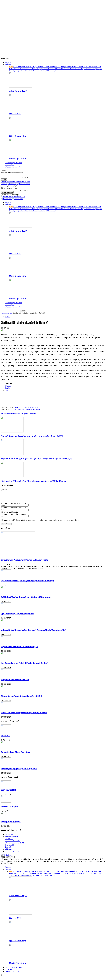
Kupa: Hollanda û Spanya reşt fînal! (26, 409)
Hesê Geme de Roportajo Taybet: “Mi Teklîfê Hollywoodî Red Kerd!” (24, 663)
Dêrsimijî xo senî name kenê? (11, 821)
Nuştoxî (8, 65)
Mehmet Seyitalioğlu (77, 69)
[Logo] (6, 199)
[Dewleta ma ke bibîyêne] (6, 802)
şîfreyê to (24, 177)
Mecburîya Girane (17, 158)
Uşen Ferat (21, 71)
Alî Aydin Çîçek (19, 67)
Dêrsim (8, 386)
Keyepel (8, 62)
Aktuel (10, 313)
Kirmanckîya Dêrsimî (13, 163)
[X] (11, 397)
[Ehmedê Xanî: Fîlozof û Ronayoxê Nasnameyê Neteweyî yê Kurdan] (6, 708)
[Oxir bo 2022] (20, 109)
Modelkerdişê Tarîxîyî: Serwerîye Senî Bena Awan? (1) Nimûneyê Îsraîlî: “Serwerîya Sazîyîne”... (34, 630)
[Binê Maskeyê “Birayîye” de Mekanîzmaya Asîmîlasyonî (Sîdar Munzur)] (12, 477)
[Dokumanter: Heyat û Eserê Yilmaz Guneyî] (6, 748)
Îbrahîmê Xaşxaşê (36, 69)
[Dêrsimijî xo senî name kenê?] (6, 817)
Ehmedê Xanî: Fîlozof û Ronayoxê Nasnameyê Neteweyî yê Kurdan (24, 712)
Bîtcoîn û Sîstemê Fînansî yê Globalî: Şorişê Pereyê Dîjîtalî (21, 696)
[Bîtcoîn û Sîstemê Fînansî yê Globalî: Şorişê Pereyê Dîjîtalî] (6, 692)
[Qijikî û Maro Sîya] (20, 132)
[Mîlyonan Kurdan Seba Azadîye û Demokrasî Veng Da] (6, 642)
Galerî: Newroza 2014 (8, 789)
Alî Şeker (35, 67)
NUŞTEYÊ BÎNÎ (7, 414)
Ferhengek (9, 165)
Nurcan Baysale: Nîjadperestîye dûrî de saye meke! (19, 768)
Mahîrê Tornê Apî (62, 69)
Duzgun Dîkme (66, 67)
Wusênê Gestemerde (34, 71)
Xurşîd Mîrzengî (49, 71)
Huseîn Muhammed (21, 69)
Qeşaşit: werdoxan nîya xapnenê (25, 407)
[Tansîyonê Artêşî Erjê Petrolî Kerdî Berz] (6, 675)
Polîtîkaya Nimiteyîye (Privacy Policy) (15, 184)
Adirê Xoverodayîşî (18, 91)
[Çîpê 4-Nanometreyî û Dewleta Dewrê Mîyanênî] (6, 609)
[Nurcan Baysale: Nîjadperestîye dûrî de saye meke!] (6, 764)
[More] (34, 397)
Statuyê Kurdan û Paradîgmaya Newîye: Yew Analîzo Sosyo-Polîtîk (32, 436)
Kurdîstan (9, 390)
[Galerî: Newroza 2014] (6, 785)
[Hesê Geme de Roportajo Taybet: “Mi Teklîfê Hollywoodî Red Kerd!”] (6, 659)
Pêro (11, 67)
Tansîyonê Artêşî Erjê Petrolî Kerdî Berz (15, 679)
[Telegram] (26, 397)
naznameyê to (26, 175)
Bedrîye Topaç (55, 67)
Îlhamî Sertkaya (49, 69)
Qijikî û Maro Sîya (17, 136)
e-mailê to (24, 190)
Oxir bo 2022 (15, 113)
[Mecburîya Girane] (20, 154)
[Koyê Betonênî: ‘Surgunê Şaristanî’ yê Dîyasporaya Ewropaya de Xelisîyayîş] (12, 454)
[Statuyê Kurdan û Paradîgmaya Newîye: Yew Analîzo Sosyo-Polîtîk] (12, 432)
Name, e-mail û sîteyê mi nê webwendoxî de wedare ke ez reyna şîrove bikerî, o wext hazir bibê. (41, 520)
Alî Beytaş (28, 67)
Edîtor (74, 67)
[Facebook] (4, 397)
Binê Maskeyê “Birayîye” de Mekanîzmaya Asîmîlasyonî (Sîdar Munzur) (34, 481)
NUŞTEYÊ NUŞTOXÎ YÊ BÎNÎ (24, 414)
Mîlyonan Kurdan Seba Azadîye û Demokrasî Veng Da (19, 646)
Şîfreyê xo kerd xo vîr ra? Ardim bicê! (15, 182)
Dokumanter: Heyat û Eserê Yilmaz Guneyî (15, 752)
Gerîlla (7, 388)
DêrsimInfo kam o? (12, 167)
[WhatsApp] (19, 397)
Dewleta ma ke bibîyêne (9, 806)
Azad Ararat (44, 67)
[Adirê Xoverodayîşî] (20, 87)
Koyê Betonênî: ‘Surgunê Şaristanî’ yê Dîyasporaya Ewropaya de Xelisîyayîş (36, 458)
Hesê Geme (91, 67)
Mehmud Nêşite (91, 69)
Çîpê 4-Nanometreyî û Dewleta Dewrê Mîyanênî (17, 613)
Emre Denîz (82, 67)
